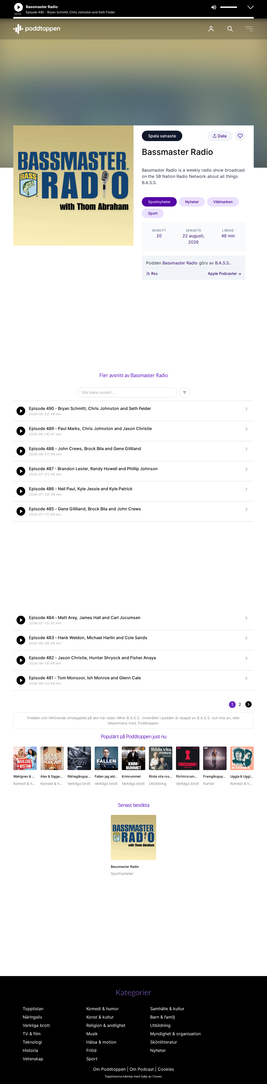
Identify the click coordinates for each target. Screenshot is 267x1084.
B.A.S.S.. (223, 262)
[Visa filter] (184, 392)
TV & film (32, 1033)
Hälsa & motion (101, 1042)
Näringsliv (32, 1017)
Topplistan (33, 1008)
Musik (92, 1033)
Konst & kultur (100, 1017)
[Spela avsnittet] (21, 411)
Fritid (91, 1050)
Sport (152, 213)
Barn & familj (162, 1017)
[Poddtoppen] (36, 29)
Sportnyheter (159, 201)
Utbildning (160, 1025)
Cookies (166, 1069)
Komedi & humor (102, 1008)
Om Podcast (142, 1069)
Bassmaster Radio (180, 262)
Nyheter (192, 201)
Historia (30, 1050)
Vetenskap (33, 1058)
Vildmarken (223, 201)
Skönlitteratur (163, 1042)
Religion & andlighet (105, 1025)
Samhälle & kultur (167, 1008)
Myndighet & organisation (175, 1033)
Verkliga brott (36, 1025)
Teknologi (32, 1042)
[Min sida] (211, 28)
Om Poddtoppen (109, 1069)
